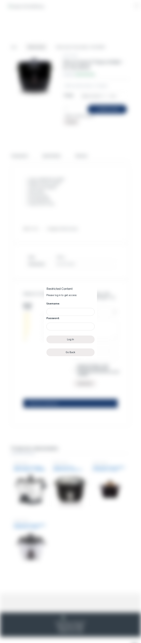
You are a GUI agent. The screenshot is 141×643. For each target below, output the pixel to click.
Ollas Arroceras (36, 47)
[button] (136, 5)
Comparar (102, 85)
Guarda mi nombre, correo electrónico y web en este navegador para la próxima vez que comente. (98, 370)
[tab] (19, 157)
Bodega (68, 95)
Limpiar (112, 96)
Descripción (19, 156)
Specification (51, 156)
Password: (52, 318)
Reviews (81, 156)
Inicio (14, 47)
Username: (53, 303)
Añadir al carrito (109, 109)
